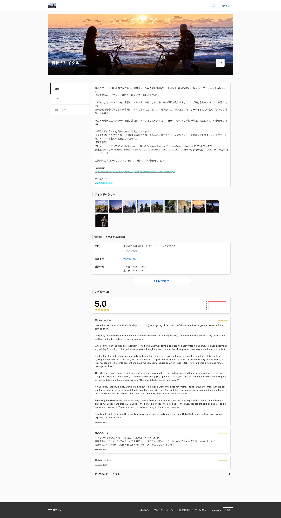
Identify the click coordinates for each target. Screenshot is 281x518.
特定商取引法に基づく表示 (193, 510)
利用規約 (144, 510)
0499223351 (129, 258)
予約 (57, 99)
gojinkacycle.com (103, 182)
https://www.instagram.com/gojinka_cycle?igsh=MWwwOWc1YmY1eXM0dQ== (135, 171)
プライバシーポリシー (164, 510)
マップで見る (130, 250)
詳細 (57, 88)
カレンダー (60, 109)
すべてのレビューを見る (107, 474)
